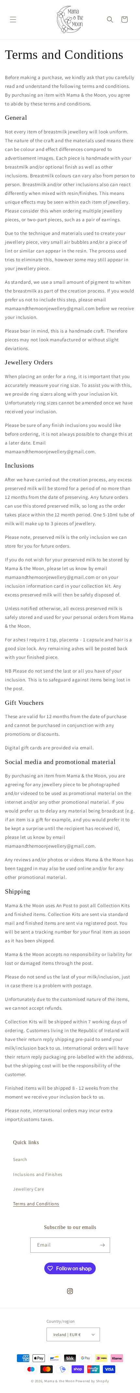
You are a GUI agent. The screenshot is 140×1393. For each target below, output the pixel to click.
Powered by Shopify (92, 1381)
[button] (13, 19)
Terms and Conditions (36, 1204)
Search (20, 1159)
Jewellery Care (28, 1189)
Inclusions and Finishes (38, 1174)
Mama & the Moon (59, 1381)
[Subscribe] (102, 1245)
